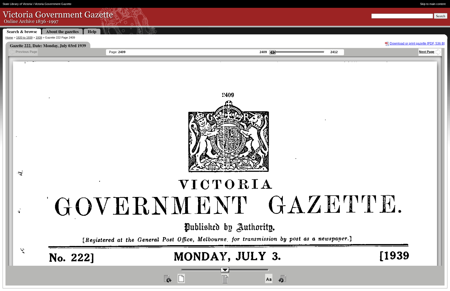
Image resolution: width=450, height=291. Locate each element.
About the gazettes (62, 31)
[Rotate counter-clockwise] (282, 278)
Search (440, 16)
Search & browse (22, 31)
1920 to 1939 (24, 37)
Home (9, 37)
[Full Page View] (181, 278)
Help (92, 31)
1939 (39, 37)
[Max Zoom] (269, 278)
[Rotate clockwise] (167, 278)
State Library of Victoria (17, 3)
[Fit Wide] (225, 278)
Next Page (426, 52)
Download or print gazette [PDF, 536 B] (417, 43)
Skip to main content (433, 3)
